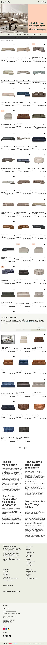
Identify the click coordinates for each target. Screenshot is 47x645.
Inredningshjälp (6, 577)
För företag (28, 551)
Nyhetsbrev (28, 558)
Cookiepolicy (29, 556)
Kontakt (28, 549)
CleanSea (28, 559)
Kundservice (28, 548)
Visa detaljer (41, 327)
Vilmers (15, 511)
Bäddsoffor (19, 34)
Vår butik (28, 563)
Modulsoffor (11, 34)
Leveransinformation (30, 561)
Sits (12, 511)
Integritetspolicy (29, 555)
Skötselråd (28, 553)
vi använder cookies (29, 321)
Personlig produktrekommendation (10, 578)
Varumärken (5, 573)
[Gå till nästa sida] (25, 448)
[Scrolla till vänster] (4, 34)
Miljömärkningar (6, 574)
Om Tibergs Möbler (30, 565)
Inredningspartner (30, 552)
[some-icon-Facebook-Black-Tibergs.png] (4, 635)
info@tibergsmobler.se (11, 611)
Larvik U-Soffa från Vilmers (36, 488)
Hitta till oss (28, 562)
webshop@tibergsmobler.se (14, 613)
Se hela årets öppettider (31, 578)
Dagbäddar (27, 34)
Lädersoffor (34, 34)
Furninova (4, 512)
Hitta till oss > (6, 617)
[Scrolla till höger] (43, 34)
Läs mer (43, 30)
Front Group (9, 622)
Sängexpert (5, 575)
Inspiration (5, 571)
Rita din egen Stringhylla (8, 580)
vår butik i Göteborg (32, 526)
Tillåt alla (38, 330)
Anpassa (23, 330)
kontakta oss (40, 536)
